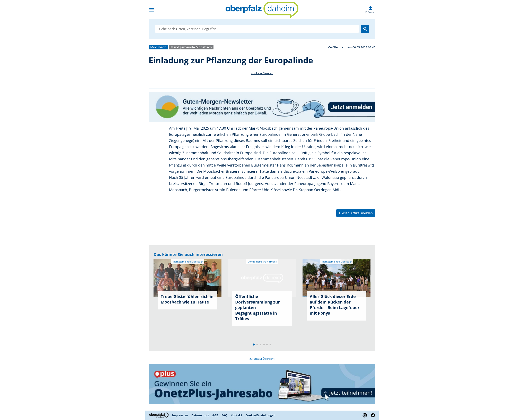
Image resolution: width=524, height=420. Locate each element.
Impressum (180, 415)
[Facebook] (372, 415)
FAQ (224, 415)
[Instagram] (365, 415)
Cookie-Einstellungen (260, 415)
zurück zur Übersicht (262, 359)
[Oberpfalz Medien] (159, 415)
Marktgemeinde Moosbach (191, 47)
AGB (215, 415)
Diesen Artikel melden (356, 213)
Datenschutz (200, 415)
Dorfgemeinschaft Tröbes (262, 261)
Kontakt (236, 415)
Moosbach (158, 47)
